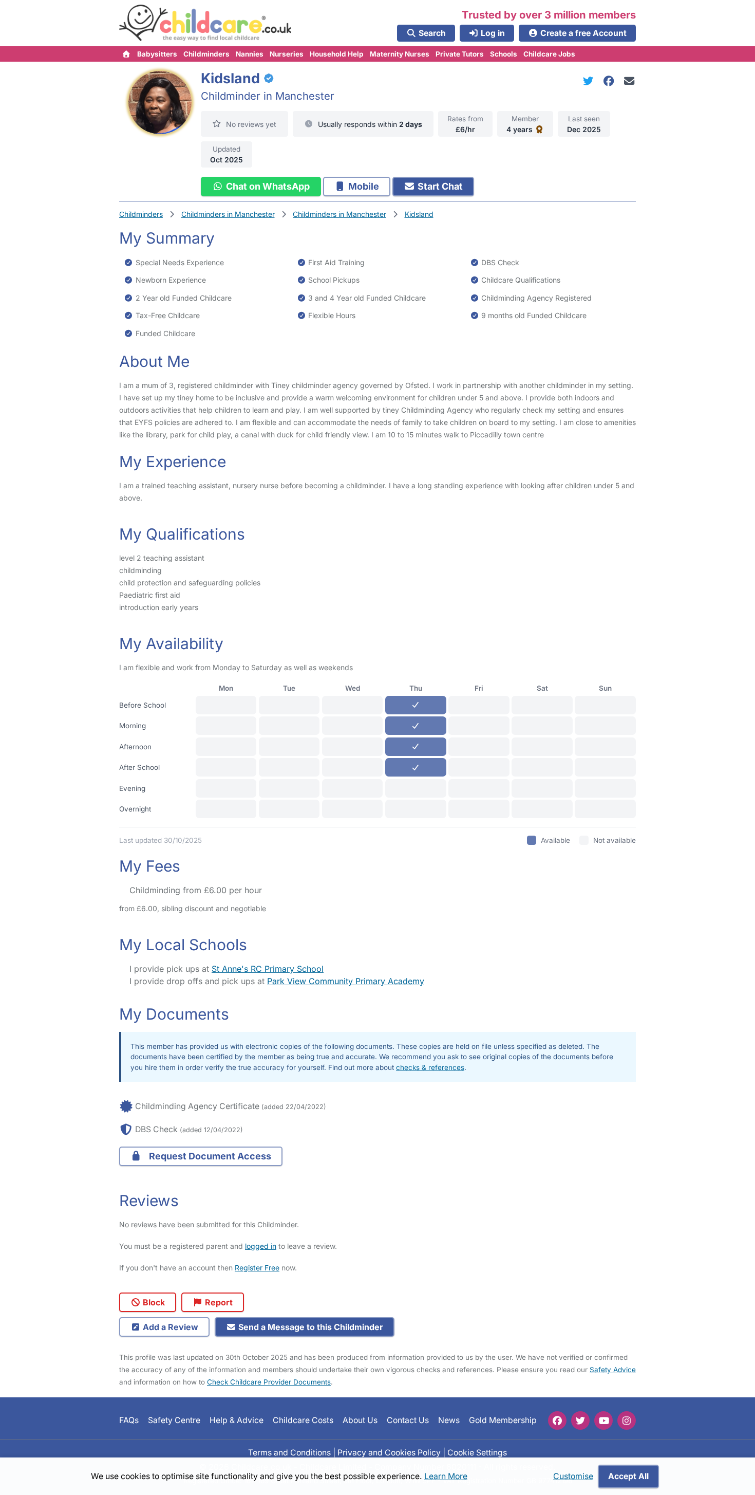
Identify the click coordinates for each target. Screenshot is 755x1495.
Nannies (249, 54)
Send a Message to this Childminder (309, 1327)
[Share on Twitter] (590, 81)
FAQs (129, 1420)
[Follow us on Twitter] (580, 1420)
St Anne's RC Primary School (268, 969)
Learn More (445, 1476)
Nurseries (287, 54)
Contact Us (408, 1420)
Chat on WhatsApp (267, 186)
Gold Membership (503, 1420)
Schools (503, 54)
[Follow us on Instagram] (626, 1420)
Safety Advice (613, 1369)
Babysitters (157, 54)
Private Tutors (460, 54)
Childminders (206, 54)
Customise (573, 1476)
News (449, 1420)
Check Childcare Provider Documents (269, 1382)
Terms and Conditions (289, 1452)
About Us (360, 1420)
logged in (260, 1246)
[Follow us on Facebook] (557, 1420)
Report (218, 1302)
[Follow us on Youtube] (603, 1420)
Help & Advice (236, 1420)
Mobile (362, 186)
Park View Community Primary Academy (345, 981)
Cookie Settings (477, 1452)
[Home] (126, 54)
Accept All (628, 1476)
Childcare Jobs (549, 54)
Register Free (257, 1267)
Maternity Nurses (399, 54)
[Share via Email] (629, 81)
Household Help (337, 54)
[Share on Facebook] (610, 81)
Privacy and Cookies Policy (389, 1452)
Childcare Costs (303, 1420)
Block (153, 1302)
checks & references (430, 1067)
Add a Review (169, 1327)
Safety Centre (174, 1420)
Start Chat (439, 186)
